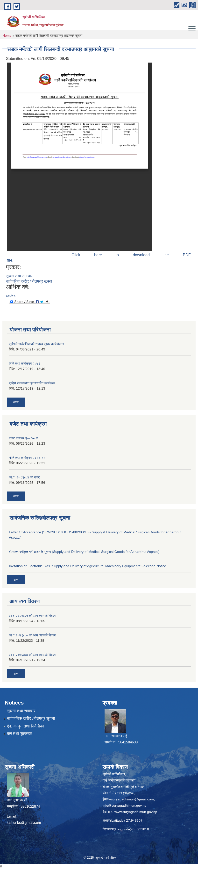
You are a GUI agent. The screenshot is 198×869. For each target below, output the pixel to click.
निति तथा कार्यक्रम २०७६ (24, 363)
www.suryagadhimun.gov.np (135, 812)
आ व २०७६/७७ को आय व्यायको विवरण (32, 655)
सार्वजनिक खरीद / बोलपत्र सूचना (29, 281)
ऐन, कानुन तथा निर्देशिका (25, 726)
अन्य (16, 402)
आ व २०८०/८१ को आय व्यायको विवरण (32, 616)
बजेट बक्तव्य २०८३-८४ (23, 438)
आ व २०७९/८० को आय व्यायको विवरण (32, 635)
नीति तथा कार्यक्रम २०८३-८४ (27, 458)
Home (7, 35)
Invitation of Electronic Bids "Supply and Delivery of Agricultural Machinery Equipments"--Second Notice (87, 566)
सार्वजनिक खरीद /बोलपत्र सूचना (31, 718)
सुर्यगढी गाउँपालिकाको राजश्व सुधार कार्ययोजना (36, 344)
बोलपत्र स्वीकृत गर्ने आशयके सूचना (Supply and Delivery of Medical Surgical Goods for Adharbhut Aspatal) (84, 552)
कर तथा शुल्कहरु (19, 733)
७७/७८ (11, 296)
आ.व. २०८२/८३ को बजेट (24, 477)
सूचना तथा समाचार (19, 276)
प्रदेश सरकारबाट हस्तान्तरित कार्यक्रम (32, 383)
